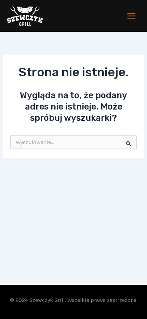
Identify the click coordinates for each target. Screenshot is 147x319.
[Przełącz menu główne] (131, 16)
